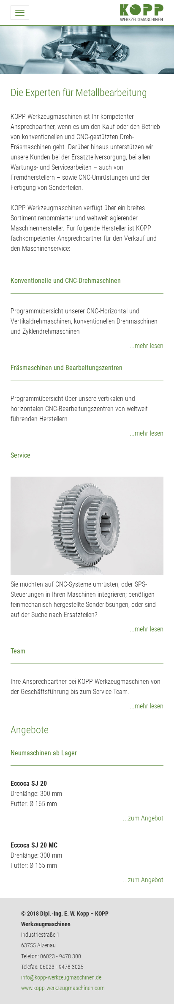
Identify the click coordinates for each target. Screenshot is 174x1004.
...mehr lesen (146, 346)
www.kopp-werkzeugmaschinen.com (63, 988)
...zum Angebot (143, 818)
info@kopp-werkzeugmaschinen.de (61, 977)
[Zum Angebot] (87, 749)
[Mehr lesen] (87, 526)
